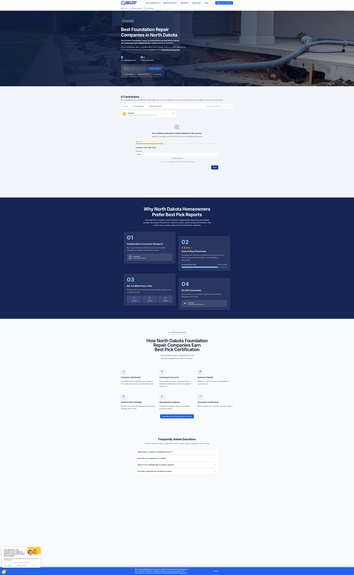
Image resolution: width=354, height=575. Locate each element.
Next (214, 167)
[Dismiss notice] (220, 571)
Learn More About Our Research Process (177, 416)
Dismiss (215, 571)
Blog (206, 3)
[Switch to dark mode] (212, 2)
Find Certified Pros (152, 3)
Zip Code (139, 151)
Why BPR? (184, 3)
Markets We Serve (170, 3)
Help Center (196, 3)
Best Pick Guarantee (171, 50)
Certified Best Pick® (155, 106)
